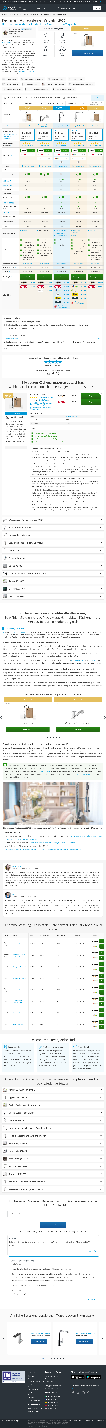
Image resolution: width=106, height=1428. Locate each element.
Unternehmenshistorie (36, 1381)
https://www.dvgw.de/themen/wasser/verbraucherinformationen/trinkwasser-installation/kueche (43, 849)
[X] (57, 373)
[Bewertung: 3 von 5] (53, 362)
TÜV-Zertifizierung (34, 1400)
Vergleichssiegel (33, 1411)
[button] (44, 737)
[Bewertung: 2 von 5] (49, 362)
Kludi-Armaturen (82, 1336)
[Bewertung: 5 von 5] (60, 362)
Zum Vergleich (39, 1341)
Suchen (97, 8)
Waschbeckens (77, 660)
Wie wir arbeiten (33, 1379)
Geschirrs (93, 660)
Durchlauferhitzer (44, 771)
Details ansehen (87, 53)
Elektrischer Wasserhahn (40, 1336)
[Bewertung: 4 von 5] (56, 362)
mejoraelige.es (53, 1402)
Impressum (100, 1420)
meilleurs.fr (52, 1400)
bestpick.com (52, 1408)
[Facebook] (53, 373)
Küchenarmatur (7, 43)
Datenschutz (89, 1420)
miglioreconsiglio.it (54, 1397)
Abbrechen (72, 1225)
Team (30, 1384)
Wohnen (19, 14)
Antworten (93, 1251)
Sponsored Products (35, 1408)
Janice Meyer (16, 866)
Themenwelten (33, 1390)
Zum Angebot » (28, 277)
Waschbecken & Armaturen (31, 14)
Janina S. (15, 894)
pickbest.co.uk (53, 1405)
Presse (30, 1392)
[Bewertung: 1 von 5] (46, 362)
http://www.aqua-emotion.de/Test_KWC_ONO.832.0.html (53, 843)
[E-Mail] (48, 373)
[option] (30, 1338)
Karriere (31, 1387)
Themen (31, 1398)
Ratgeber (31, 1395)
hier (73, 1388)
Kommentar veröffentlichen (53, 1225)
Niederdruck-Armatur (85, 774)
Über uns (31, 1376)
